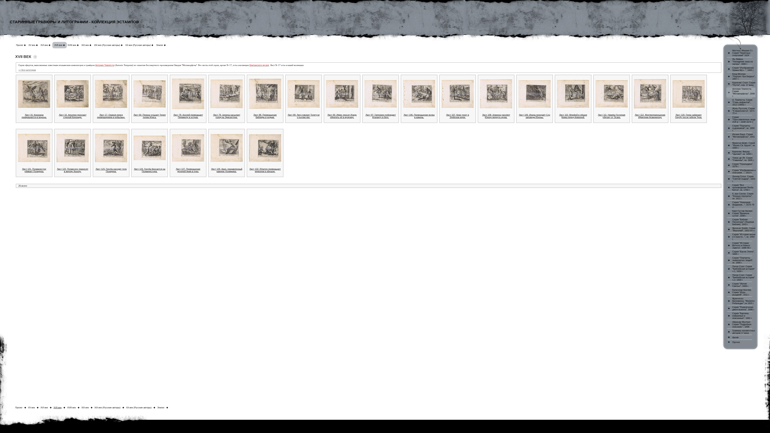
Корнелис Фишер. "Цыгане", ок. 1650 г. (742, 152)
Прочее (736, 342)
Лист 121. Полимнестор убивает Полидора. (34, 170)
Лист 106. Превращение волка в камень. (419, 116)
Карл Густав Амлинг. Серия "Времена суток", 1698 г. (742, 213)
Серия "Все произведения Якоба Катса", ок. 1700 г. (742, 187)
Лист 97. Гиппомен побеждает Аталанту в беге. (381, 116)
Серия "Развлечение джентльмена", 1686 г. (743, 308)
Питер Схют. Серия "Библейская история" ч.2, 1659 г (743, 277)
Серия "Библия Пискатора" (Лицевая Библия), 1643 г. (743, 222)
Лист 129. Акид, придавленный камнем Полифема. (226, 170)
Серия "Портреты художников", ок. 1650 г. (743, 128)
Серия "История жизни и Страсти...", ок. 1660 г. (743, 236)
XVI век (44, 45)
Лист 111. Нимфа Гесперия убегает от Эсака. (611, 116)
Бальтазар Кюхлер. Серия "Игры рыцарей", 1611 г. (742, 292)
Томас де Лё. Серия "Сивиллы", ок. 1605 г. (743, 159)
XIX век (85, 45)
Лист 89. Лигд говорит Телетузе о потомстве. (304, 116)
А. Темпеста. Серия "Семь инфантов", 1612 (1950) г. (742, 102)
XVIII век (72, 45)
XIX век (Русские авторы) (107, 45)
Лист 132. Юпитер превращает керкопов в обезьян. (265, 170)
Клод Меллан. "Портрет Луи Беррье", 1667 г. (743, 76)
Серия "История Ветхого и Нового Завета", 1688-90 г (741, 245)
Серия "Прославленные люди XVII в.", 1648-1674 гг (743, 119)
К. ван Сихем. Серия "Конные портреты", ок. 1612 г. (742, 196)
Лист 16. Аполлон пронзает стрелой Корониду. (72, 116)
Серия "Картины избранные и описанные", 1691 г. (742, 315)
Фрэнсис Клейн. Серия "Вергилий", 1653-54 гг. (743, 229)
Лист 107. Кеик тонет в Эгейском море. (457, 116)
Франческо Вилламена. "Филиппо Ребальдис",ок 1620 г (743, 301)
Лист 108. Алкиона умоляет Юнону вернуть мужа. (496, 116)
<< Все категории (27, 70)
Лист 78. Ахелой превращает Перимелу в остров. (188, 116)
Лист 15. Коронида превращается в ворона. (34, 116)
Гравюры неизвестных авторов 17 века (743, 331)
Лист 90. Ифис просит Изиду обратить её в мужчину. (342, 116)
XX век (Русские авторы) (138, 45)
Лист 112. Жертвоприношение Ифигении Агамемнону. (650, 116)
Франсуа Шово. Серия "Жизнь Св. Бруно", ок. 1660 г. (743, 145)
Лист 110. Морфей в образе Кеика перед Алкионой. (573, 116)
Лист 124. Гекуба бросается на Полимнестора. (149, 170)
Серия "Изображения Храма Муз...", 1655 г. (743, 69)
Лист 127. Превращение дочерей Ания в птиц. (188, 170)
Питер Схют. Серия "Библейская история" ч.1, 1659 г (743, 268)
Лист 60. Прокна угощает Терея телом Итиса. (150, 116)
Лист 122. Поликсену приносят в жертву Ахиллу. (72, 170)
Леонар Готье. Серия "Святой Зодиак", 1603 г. (743, 178)
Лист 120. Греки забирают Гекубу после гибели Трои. (688, 116)
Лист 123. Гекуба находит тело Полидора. (111, 170)
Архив (735, 337)
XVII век (58, 45)
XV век (31, 45)
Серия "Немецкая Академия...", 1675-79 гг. (743, 204)
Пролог (19, 45)
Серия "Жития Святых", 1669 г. (740, 284)
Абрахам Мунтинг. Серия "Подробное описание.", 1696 (741, 324)
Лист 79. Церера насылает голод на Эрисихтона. (226, 116)
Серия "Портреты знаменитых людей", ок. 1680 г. (742, 260)
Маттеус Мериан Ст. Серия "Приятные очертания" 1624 (742, 53)
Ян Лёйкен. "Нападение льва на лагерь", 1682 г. (742, 61)
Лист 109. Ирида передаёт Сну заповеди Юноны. (534, 116)
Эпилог (159, 45)
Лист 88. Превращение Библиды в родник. (265, 116)
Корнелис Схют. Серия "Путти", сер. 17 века (743, 83)
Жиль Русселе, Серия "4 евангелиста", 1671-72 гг (743, 110)
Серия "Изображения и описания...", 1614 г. (744, 171)
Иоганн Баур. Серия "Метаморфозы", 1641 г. (743, 136)
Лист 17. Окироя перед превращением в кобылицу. (111, 116)
